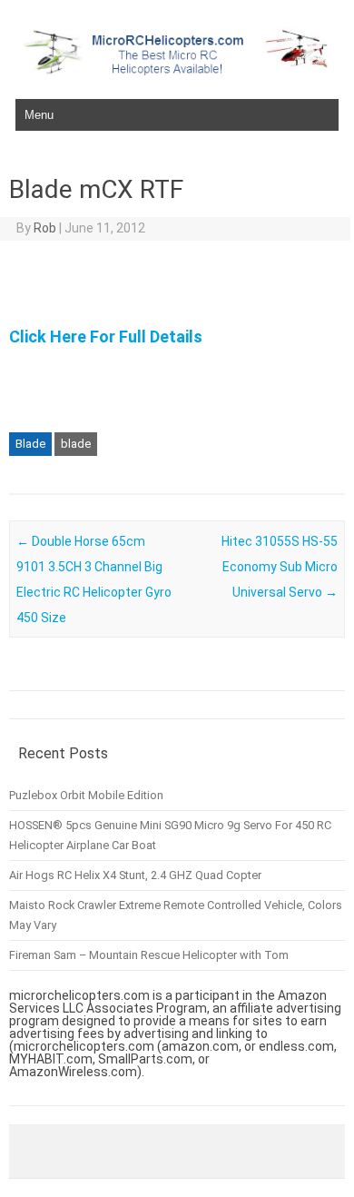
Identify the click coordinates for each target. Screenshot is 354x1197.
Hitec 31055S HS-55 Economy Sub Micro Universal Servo (279, 566)
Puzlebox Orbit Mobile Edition (86, 795)
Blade (30, 443)
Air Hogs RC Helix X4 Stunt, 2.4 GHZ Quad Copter (135, 875)
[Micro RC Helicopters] (177, 71)
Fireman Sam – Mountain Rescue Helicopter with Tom (149, 955)
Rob (45, 228)
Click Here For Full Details (105, 336)
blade (76, 443)
